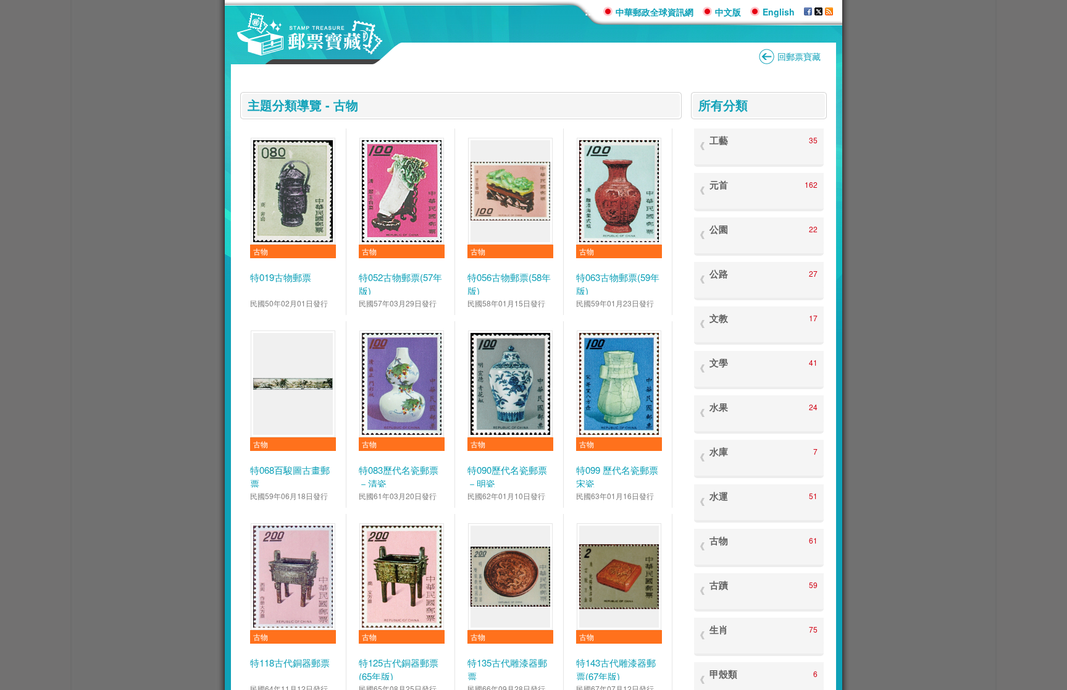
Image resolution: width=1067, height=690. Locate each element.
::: (589, 11)
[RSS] (829, 12)
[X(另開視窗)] (818, 12)
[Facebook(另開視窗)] (808, 12)
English (779, 12)
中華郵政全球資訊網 (654, 12)
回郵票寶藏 (799, 56)
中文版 (728, 12)
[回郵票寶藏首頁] (310, 49)
